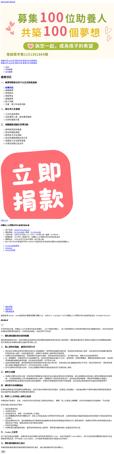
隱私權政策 (9, 311)
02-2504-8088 (19, 232)
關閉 (3, 452)
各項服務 (8, 72)
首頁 (7, 67)
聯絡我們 (8, 309)
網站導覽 (8, 307)
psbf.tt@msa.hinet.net (22, 230)
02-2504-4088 (36, 232)
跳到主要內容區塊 (8, 2)
